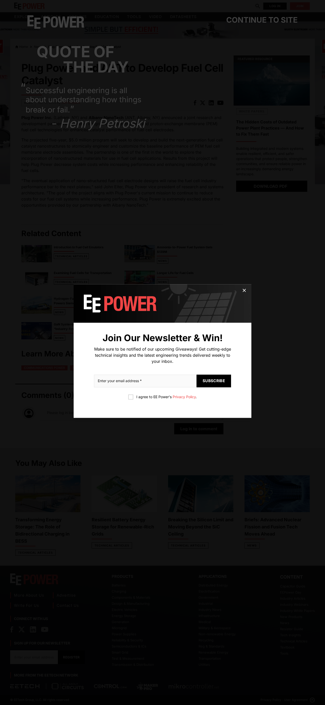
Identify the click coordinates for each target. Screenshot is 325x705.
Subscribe (214, 380)
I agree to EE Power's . (166, 397)
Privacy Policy (184, 397)
